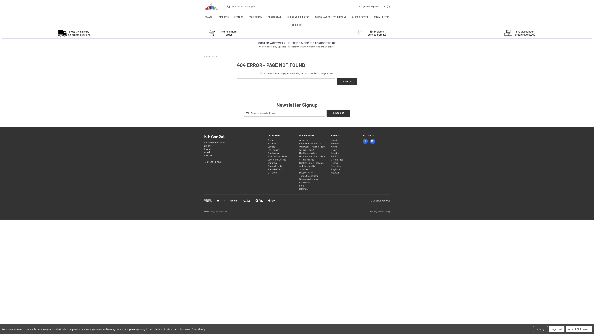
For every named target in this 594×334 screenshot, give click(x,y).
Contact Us (304, 182)
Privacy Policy (306, 172)
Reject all (557, 329)
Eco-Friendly (255, 17)
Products (223, 17)
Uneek (334, 140)
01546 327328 (214, 162)
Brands (209, 17)
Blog (301, 185)
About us (303, 140)
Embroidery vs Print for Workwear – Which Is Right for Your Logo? (312, 146)
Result (334, 150)
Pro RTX (335, 156)
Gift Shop (297, 25)
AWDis (334, 147)
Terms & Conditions (308, 176)
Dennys (334, 163)
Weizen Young (383, 212)
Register (375, 6)
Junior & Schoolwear (298, 17)
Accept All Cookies (578, 329)
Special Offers (381, 17)
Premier (335, 143)
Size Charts (305, 169)
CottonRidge (337, 159)
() (388, 6)
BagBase (335, 169)
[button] (74, 33)
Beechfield (336, 166)
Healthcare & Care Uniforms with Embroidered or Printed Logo (312, 156)
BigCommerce (220, 212)
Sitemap (303, 189)
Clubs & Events (360, 17)
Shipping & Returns (308, 179)
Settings (540, 329)
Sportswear (274, 17)
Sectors (238, 17)
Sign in (364, 6)
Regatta (335, 153)
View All (335, 172)
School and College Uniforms (330, 17)
